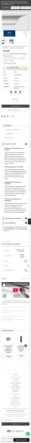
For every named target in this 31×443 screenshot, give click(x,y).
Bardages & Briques (15, 393)
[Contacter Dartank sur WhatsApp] (28, 434)
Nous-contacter (15, 381)
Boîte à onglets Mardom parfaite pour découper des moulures (8, 349)
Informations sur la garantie (12, 129)
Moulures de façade (15, 398)
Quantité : (15, 99)
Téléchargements (9, 138)
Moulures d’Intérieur (15, 401)
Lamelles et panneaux (15, 404)
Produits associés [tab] (8, 330)
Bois (15, 395)
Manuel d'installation (15, 383)
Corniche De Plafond (23, 228)
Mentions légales (15, 388)
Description (8, 125)
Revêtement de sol (15, 403)
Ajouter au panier (21, 440)
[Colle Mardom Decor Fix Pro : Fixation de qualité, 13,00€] (21, 339)
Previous (4, 345)
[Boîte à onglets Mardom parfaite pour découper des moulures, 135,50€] (8, 339)
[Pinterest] (13, 116)
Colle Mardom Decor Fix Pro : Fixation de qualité (21, 348)
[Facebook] (2, 116)
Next (26, 345)
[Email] (5, 116)
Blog (15, 380)
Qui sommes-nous (15, 377)
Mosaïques (15, 400)
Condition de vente (15, 378)
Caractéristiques (9, 134)
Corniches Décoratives (8, 228)
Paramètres (5, 8)
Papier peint (16, 397)
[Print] (7, 116)
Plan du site (15, 389)
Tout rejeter (15, 8)
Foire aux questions (15, 386)
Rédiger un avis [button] (7, 56)
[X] (10, 116)
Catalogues (15, 385)
